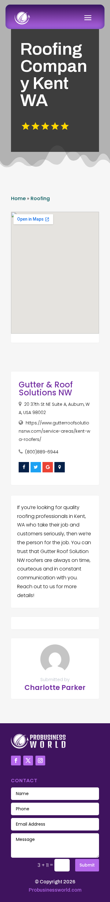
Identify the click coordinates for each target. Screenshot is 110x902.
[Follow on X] (28, 760)
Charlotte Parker (55, 687)
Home (18, 198)
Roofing (40, 198)
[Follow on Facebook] (16, 760)
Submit (87, 865)
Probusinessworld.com (55, 890)
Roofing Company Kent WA (53, 75)
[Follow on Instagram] (40, 760)
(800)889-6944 (41, 452)
